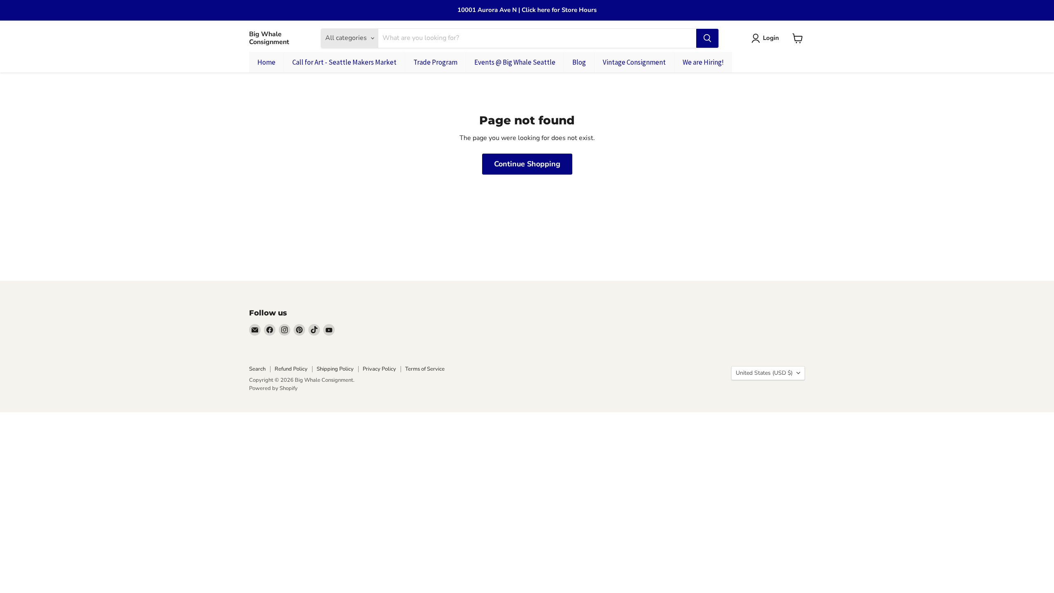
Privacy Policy (379, 369)
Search (257, 369)
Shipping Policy (335, 369)
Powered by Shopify (273, 388)
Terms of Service (425, 369)
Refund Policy (291, 369)
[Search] (707, 38)
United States (764, 373)
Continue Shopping (527, 164)
